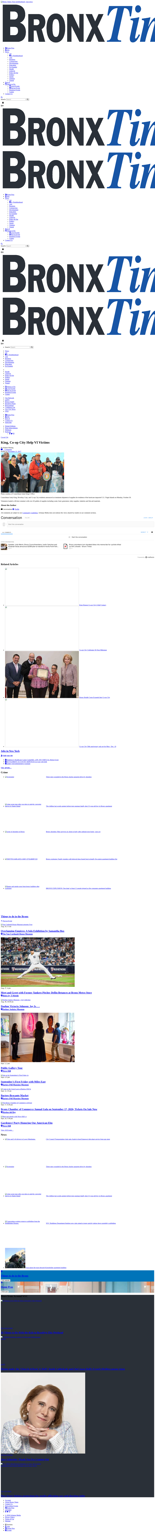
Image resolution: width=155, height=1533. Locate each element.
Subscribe (8, 422)
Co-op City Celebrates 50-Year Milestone (93, 650)
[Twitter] (11, 434)
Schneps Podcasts (7, 1455)
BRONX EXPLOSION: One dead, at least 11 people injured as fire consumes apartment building (78, 888)
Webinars (8, 430)
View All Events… (7, 1130)
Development (13, 63)
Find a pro (5, 1291)
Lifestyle (12, 71)
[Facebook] (9, 434)
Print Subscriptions (11, 428)
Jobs (8, 50)
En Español (13, 67)
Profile (17, 509)
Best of (7, 82)
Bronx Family (9, 402)
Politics (11, 75)
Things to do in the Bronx (14, 916)
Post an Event (15, 88)
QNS (7, 411)
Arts (10, 58)
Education (12, 65)
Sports (11, 77)
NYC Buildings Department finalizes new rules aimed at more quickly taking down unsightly (81, 1223)
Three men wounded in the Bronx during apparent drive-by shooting (69, 777)
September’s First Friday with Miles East (23, 1083)
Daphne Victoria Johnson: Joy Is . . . (20, 1007)
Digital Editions (10, 426)
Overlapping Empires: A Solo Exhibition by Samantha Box (32, 932)
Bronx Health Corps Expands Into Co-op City (94, 697)
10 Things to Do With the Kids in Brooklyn (32, 1332)
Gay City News (10, 409)
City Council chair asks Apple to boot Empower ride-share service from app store (78, 1139)
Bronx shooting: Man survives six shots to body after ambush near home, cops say (73, 832)
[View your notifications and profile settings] (3, 103)
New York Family (7, 1328)
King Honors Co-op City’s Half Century (92, 605)
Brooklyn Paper (10, 404)
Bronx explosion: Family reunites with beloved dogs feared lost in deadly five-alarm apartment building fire (81, 859)
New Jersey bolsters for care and (43, 1495)
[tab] (7, 532)
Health (11, 69)
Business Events (14, 90)
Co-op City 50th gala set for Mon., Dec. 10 (97, 746)
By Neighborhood (17, 56)
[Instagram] (13, 434)
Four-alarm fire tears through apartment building (46, 1268)
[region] (77, 537)
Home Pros (11, 1528)
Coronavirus (13, 61)
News (7, 52)
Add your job (8, 756)
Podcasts (8, 432)
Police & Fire (13, 73)
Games (11, 92)
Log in (145, 517)
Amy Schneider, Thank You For (25, 1459)
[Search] (2, 97)
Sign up (150, 517)
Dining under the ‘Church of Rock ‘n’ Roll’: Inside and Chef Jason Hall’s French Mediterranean (63, 1369)
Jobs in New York (10, 751)
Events (9, 1530)
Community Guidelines (30, 513)
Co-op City (4, 437)
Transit (11, 80)
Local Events (15, 86)
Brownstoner (9, 405)
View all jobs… (6, 768)
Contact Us (9, 94)
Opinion (12, 78)
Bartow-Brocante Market (15, 1097)
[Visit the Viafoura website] (149, 557)
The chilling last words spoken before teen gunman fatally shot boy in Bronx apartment (79, 806)
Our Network (9, 398)
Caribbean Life (10, 407)
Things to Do (11, 84)
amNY (7, 400)
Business (12, 59)
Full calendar (5, 1280)
